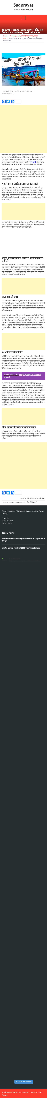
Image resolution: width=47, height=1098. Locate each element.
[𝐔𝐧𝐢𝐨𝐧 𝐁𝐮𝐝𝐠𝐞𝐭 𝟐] (23, 680)
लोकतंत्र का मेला (21, 91)
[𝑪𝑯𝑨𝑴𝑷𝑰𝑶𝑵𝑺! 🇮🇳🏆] (23, 577)
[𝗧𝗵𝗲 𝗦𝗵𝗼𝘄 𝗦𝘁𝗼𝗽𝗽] (23, 963)
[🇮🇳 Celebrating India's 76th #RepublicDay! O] (23, 1014)
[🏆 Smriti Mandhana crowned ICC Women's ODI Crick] (23, 860)
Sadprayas (24, 5)
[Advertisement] (23, 129)
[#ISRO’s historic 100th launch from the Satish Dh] (23, 783)
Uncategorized (8, 91)
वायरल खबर (29, 91)
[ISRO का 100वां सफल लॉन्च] (23, 808)
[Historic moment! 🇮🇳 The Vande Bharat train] (23, 1065)
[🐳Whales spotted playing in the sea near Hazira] (23, 706)
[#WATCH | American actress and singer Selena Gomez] (23, 834)
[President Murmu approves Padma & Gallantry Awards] (23, 1040)
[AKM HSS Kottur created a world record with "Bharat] (23, 937)
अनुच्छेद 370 (14, 265)
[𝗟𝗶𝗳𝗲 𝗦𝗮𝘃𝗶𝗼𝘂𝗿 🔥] (23, 911)
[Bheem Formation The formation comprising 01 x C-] (23, 988)
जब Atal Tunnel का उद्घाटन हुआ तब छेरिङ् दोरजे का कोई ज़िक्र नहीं (20, 502)
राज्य (15, 91)
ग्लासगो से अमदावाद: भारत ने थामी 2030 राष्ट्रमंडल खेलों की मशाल (21, 548)
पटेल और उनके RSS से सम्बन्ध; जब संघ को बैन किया (32, 498)
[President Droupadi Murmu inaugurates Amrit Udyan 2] (23, 629)
